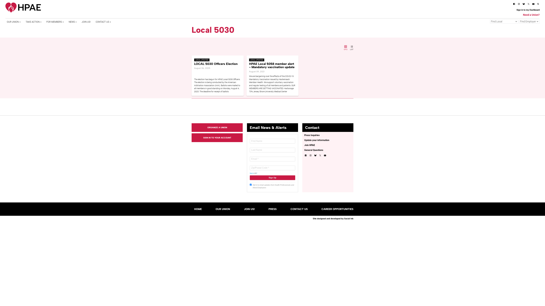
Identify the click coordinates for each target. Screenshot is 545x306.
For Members (54, 22)
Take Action (33, 22)
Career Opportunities (337, 209)
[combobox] (504, 21)
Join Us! (86, 22)
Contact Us (102, 22)
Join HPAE (309, 145)
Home (198, 209)
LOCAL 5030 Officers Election (216, 64)
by (333, 218)
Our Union (13, 22)
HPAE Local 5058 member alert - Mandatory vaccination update (271, 65)
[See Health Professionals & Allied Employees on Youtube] (533, 4)
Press (273, 209)
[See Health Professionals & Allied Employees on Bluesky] (523, 4)
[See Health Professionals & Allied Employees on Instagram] (518, 4)
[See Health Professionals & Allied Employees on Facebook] (514, 4)
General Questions (313, 150)
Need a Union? (531, 14)
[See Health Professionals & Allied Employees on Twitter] (528, 4)
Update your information (316, 140)
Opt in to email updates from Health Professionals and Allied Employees (273, 186)
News (72, 22)
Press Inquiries (312, 135)
